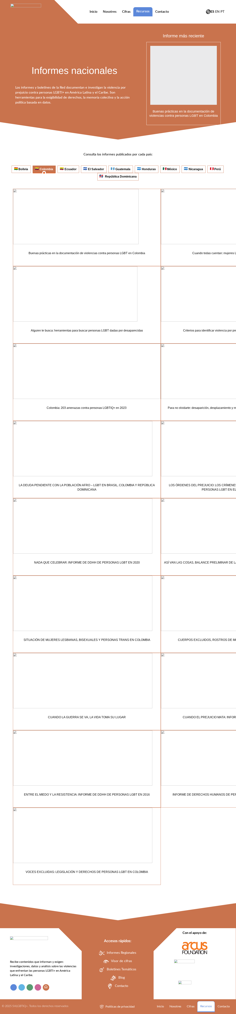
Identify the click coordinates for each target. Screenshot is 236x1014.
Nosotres (110, 11)
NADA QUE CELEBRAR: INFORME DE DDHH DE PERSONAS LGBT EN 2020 (87, 562)
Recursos (143, 11)
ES (212, 11)
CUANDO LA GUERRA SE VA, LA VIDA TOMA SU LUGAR (87, 717)
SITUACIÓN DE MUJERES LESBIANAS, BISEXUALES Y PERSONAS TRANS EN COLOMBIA (87, 639)
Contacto (162, 11)
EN (217, 11)
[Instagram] (38, 987)
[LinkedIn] (30, 987)
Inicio (93, 11)
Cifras (126, 11)
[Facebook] (13, 987)
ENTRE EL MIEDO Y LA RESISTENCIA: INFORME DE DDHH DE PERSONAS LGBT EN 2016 (87, 794)
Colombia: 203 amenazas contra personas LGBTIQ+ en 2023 (87, 407)
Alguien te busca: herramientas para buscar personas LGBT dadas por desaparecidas (87, 330)
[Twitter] (21, 987)
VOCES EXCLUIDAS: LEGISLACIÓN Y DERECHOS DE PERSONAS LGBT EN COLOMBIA (87, 871)
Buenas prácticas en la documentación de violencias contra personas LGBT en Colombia (87, 253)
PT (223, 11)
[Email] (46, 987)
